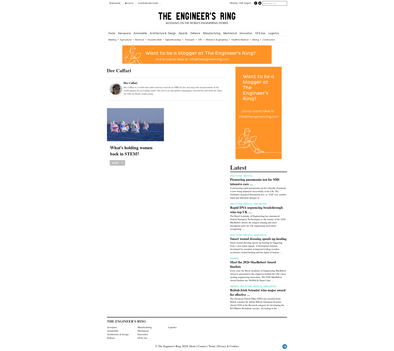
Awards (183, 33)
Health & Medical (240, 39)
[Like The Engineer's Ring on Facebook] (256, 3)
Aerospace (124, 33)
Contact (202, 346)
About (192, 346)
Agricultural (125, 39)
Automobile (140, 33)
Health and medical (241, 175)
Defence (195, 33)
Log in (130, 3)
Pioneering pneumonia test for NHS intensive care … (254, 181)
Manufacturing (211, 33)
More (115, 162)
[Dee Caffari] (116, 93)
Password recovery (148, 3)
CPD (200, 39)
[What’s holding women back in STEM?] (135, 124)
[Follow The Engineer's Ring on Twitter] (260, 3)
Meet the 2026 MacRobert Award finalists (253, 264)
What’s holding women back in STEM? (131, 151)
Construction (269, 39)
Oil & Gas (260, 33)
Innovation (246, 33)
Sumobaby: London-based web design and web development (284, 346)
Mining (255, 39)
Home (111, 33)
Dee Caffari (130, 83)
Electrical (139, 39)
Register (115, 3)
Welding (112, 39)
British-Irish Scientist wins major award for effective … (257, 292)
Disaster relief (154, 39)
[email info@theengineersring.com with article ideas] (197, 62)
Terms (212, 346)
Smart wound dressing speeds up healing (258, 239)
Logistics (273, 33)
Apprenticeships (173, 39)
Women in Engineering (217, 39)
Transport (189, 39)
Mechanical (230, 33)
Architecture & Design (163, 33)
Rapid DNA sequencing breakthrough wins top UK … (256, 209)
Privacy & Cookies (228, 346)
